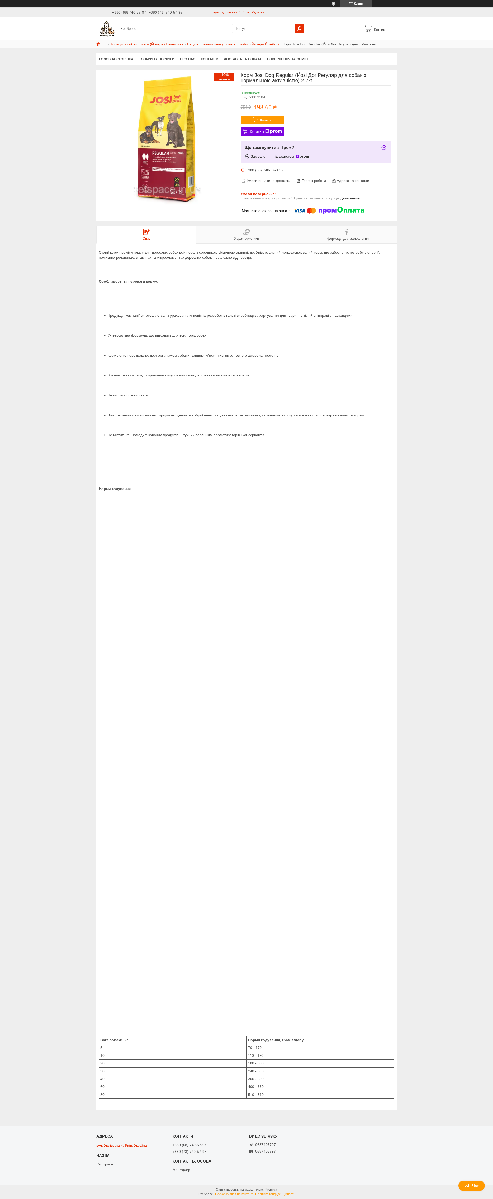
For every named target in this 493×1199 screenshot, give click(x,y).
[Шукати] (299, 28)
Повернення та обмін (287, 59)
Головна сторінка (116, 59)
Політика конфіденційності (275, 1194)
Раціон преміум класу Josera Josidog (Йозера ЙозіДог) (233, 44)
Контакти (209, 59)
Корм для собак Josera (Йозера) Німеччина (147, 44)
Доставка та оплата (242, 59)
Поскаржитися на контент (234, 1194)
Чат (475, 1186)
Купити (266, 120)
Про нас (187, 59)
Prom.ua (271, 1189)
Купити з (257, 131)
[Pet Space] (106, 28)
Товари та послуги (156, 59)
